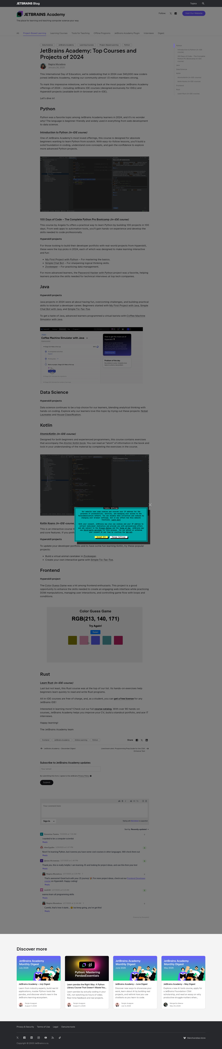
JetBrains (39, 1043)
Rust (178, 90)
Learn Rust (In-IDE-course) (189, 94)
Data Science (181, 69)
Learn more (116, 520)
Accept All (101, 537)
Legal (55, 1027)
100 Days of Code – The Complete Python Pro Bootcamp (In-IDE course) (191, 58)
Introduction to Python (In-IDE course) (190, 51)
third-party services (93, 530)
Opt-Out (129, 532)
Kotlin (178, 73)
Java (178, 65)
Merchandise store (195, 1039)
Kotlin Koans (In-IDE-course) (189, 81)
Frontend (180, 86)
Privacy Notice (105, 528)
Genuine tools (68, 1027)
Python (179, 46)
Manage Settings (118, 537)
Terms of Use (125, 528)
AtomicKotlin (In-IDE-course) (189, 77)
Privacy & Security (25, 1027)
